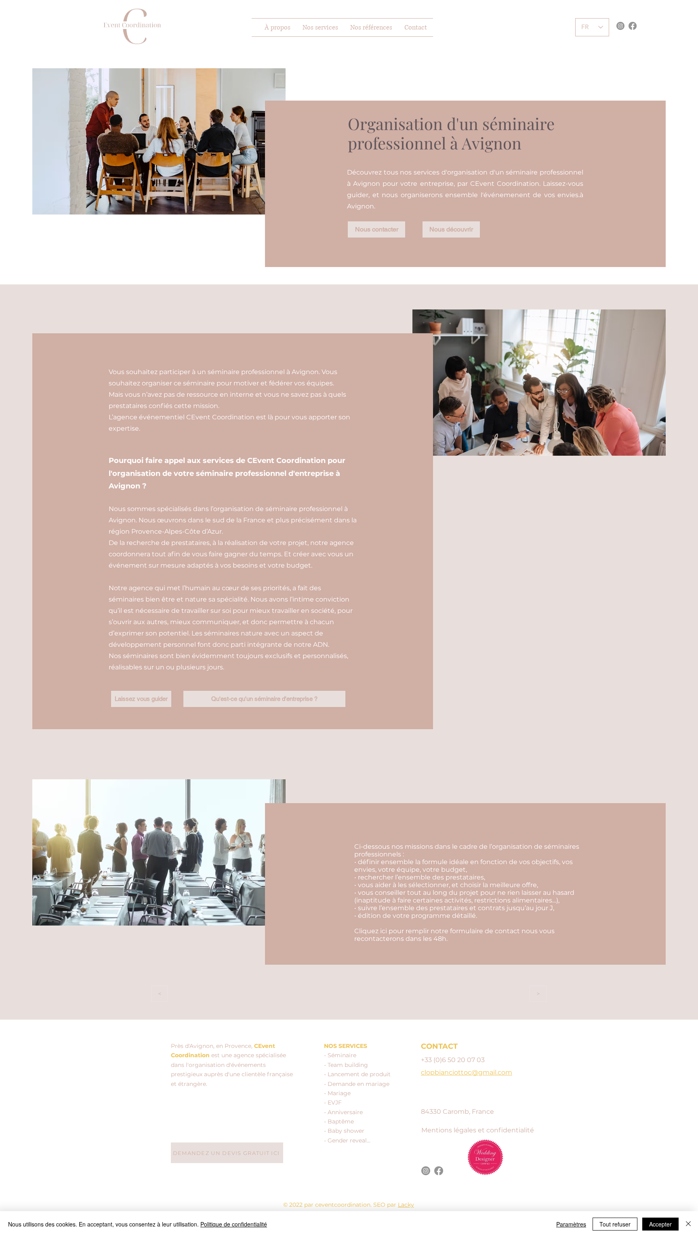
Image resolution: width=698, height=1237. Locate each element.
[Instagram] (620, 26)
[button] (320, 27)
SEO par (385, 1204)
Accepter (660, 1224)
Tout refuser (615, 1224)
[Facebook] (633, 26)
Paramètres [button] (571, 1224)
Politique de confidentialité (233, 1224)
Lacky (406, 1204)
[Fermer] (688, 1224)
